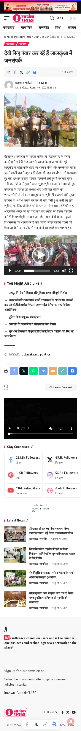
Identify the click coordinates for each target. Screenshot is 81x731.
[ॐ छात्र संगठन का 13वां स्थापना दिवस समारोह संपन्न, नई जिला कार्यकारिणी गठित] (15, 534)
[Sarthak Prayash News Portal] (24, 18)
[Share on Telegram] (43, 371)
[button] (8, 18)
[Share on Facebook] (15, 72)
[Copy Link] (28, 72)
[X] (62, 460)
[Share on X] (21, 72)
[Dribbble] (62, 490)
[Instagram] (62, 475)
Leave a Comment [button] (62, 387)
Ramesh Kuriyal (23, 82)
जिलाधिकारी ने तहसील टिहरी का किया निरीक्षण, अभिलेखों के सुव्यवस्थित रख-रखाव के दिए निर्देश (52, 553)
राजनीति (22, 44)
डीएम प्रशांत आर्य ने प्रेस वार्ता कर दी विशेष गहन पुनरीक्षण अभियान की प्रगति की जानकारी (51, 597)
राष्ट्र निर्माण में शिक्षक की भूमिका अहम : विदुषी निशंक (38, 293)
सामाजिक (44, 563)
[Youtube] (23, 490)
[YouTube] (74, 712)
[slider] (37, 271)
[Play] (10, 270)
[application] (40, 255)
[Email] (53, 371)
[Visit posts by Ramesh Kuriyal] (8, 85)
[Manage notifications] (70, 721)
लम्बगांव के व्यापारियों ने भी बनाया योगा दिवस (32, 324)
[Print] (35, 72)
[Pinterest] (23, 475)
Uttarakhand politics (35, 354)
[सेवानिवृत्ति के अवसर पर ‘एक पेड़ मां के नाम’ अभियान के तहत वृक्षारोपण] (15, 578)
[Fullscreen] (71, 270)
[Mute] (64, 270)
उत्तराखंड (10, 44)
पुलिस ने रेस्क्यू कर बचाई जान (25, 317)
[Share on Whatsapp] (33, 371)
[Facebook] (23, 460)
